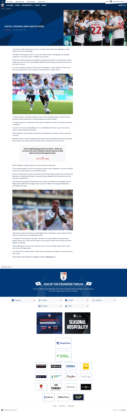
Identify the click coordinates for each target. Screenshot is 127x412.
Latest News (8, 8)
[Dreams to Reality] (86, 387)
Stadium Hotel (41, 1)
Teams (37, 5)
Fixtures (9, 5)
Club (2, 1)
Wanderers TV (27, 5)
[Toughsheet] (63, 343)
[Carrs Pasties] (86, 366)
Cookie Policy (62, 405)
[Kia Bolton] (41, 377)
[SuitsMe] (49, 397)
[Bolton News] (63, 397)
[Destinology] (71, 387)
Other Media (123, 410)
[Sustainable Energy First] (56, 377)
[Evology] (86, 376)
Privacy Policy (71, 405)
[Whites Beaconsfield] (41, 387)
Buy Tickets (10, 1)
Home (3, 8)
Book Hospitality (31, 1)
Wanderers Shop (20, 1)
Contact (55, 405)
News (17, 5)
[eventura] (71, 366)
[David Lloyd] (71, 377)
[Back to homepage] (2, 5)
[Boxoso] (56, 387)
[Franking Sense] (41, 366)
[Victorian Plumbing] (63, 356)
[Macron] (56, 366)
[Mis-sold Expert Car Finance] (78, 397)
